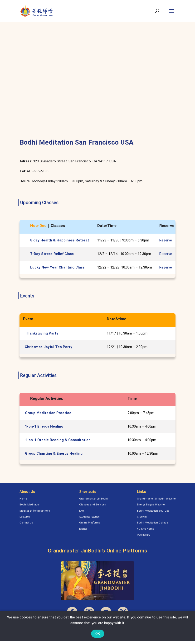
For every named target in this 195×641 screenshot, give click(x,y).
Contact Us (26, 522)
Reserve (165, 240)
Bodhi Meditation (30, 504)
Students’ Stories (89, 516)
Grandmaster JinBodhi (93, 498)
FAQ (81, 510)
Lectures (25, 516)
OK (97, 634)
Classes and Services (92, 504)
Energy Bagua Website (151, 504)
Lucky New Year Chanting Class (57, 267)
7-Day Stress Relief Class (52, 254)
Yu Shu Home (145, 528)
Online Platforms (89, 522)
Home (23, 498)
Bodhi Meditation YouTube (153, 510)
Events (83, 528)
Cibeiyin (142, 516)
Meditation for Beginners (35, 510)
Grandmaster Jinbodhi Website (156, 498)
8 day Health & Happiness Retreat (59, 240)
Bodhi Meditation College (152, 522)
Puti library (143, 534)
